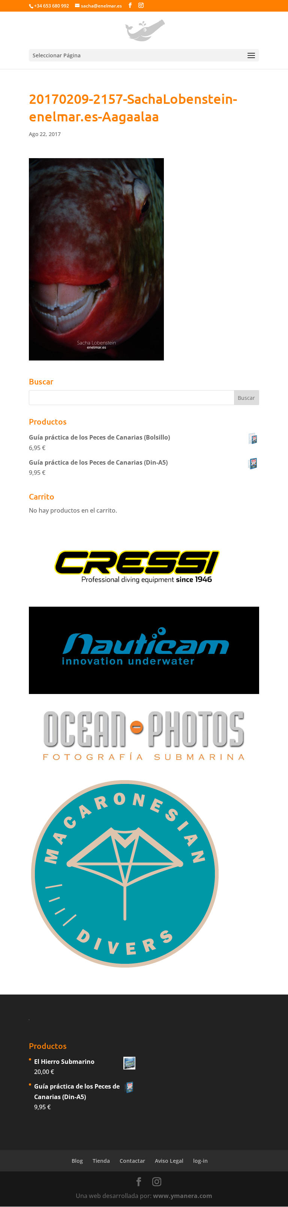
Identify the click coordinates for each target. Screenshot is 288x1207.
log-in (200, 1160)
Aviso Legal (169, 1160)
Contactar (132, 1160)
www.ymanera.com (182, 1196)
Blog (77, 1160)
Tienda (101, 1160)
